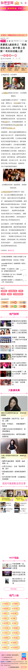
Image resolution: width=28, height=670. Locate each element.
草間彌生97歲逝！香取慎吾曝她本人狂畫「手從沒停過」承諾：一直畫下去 (10, 69)
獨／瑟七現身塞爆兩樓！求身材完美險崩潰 (19, 348)
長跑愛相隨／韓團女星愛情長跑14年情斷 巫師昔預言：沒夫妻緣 (3, 69)
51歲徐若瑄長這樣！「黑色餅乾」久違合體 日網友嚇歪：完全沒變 (23, 504)
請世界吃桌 (12, 8)
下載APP (4, 302)
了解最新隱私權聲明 (14, 667)
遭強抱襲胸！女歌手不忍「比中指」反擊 (13, 420)
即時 (20, 8)
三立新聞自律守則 (7, 657)
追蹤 (3, 306)
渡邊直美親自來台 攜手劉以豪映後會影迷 (14, 435)
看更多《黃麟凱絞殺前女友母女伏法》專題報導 (14, 35)
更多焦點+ (14, 589)
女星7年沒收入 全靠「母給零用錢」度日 (13, 467)
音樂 (16, 125)
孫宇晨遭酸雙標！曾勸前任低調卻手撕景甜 (19, 357)
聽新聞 (3, 40)
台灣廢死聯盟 (5, 192)
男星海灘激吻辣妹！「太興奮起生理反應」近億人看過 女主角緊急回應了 (10, 510)
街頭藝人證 (11, 128)
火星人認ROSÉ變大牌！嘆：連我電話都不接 (19, 365)
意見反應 (13, 659)
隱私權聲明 (15, 655)
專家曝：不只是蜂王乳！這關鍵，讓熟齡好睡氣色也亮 (10, 270)
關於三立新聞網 (6, 655)
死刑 (16, 103)
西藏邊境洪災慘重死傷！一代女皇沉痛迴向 (19, 323)
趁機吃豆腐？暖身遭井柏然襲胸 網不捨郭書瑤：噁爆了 (10, 504)
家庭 (5, 122)
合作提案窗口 (6, 659)
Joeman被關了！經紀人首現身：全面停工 (19, 374)
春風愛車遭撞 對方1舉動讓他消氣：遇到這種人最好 (7, 499)
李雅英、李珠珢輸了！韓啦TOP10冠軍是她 (19, 340)
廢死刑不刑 (11, 250)
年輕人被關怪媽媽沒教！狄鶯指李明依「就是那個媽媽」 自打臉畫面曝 (17, 69)
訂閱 (12, 302)
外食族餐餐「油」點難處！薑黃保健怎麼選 (18, 566)
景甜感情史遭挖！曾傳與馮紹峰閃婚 (14, 473)
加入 (21, 302)
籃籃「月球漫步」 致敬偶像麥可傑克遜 (14, 425)
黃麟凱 (5, 93)
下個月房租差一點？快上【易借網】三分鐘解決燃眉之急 (12, 275)
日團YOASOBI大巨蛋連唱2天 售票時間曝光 (14, 430)
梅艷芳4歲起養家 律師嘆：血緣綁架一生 (13, 462)
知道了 (24, 667)
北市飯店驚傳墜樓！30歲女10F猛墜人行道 (13, 256)
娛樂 (7, 38)
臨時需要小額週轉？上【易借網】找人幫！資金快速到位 (12, 281)
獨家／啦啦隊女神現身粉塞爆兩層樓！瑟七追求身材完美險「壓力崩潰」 (24, 69)
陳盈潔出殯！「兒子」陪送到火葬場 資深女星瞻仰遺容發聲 (20, 499)
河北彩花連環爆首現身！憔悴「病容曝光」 (19, 382)
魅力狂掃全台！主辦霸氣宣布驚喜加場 (18, 581)
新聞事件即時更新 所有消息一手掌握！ (13, 260)
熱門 (25, 8)
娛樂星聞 (2, 38)
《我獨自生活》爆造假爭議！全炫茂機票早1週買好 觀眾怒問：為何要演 (23, 510)
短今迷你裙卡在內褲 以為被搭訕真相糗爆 (14, 478)
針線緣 (3, 8)
